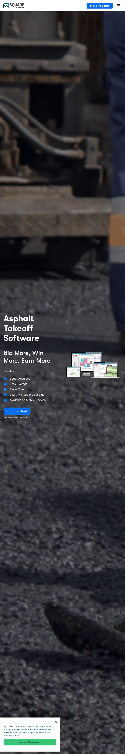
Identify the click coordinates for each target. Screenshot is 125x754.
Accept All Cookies (30, 742)
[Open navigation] (119, 5)
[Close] (56, 722)
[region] (30, 735)
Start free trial (100, 5)
